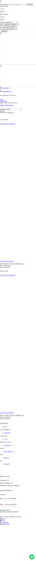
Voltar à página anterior (7, 105)
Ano (1, 27)
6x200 (5, 458)
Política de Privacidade (19, 513)
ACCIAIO (7, 445)
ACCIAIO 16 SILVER (7, 261)
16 (4, 426)
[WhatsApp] (31, 556)
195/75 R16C (8, 451)
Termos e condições (6, 513)
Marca (2, 24)
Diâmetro (2, 29)
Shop (5, 101)
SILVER (6, 433)
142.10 (6, 464)
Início (1, 101)
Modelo (2, 26)
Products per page (5, 112)
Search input (3, 4)
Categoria (3, 22)
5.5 (5, 439)
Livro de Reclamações (12, 515)
